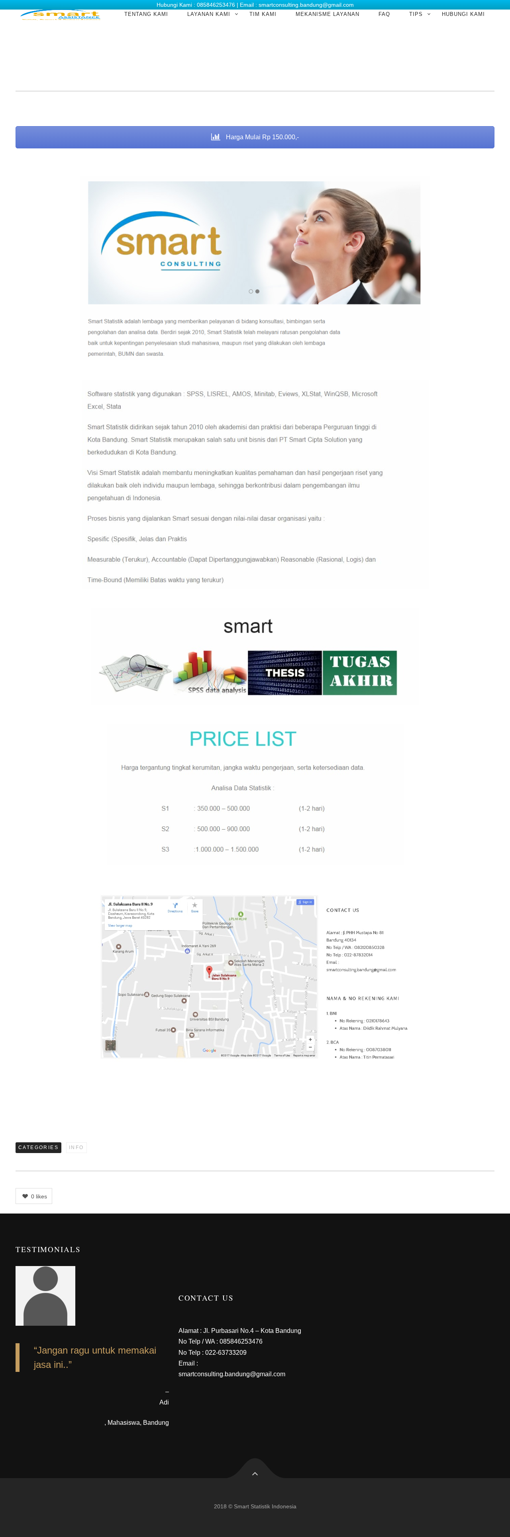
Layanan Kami (208, 14)
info (76, 1147)
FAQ (384, 14)
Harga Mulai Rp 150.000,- (261, 137)
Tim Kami (263, 14)
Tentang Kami (146, 14)
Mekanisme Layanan (327, 14)
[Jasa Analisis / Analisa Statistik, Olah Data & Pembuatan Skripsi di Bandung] (60, 14)
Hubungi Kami (463, 14)
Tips (416, 14)
